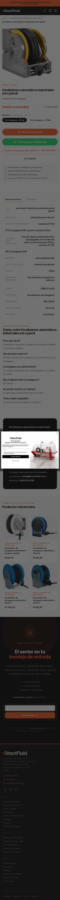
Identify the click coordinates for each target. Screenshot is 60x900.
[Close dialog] (57, 433)
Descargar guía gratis (15, 456)
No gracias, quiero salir (15, 460)
